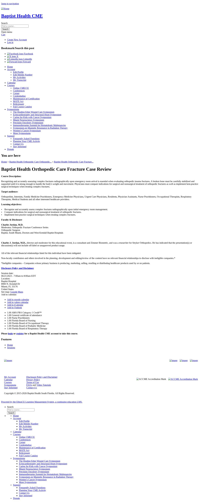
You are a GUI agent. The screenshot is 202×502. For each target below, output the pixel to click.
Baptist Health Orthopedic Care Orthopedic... (30, 162)
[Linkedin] (194, 360)
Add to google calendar (18, 299)
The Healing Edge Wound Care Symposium (33, 112)
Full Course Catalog (22, 106)
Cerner (16, 93)
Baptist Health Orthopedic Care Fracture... (73, 162)
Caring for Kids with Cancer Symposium (32, 117)
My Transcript (19, 80)
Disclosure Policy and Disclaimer (41, 377)
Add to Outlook (14, 307)
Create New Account (17, 39)
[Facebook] (173, 360)
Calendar (11, 82)
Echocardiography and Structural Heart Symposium (37, 114)
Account (11, 69)
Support (10, 136)
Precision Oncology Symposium (28, 122)
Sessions (11, 347)
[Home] (5, 8)
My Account (10, 377)
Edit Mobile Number (22, 74)
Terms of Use (32, 382)
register (20, 333)
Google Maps (16, 292)
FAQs (29, 385)
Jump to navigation (10, 3)
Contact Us (18, 144)
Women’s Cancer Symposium (27, 130)
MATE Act (18, 101)
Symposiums (13, 109)
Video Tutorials (44, 385)
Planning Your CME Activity (26, 141)
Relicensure (18, 104)
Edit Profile (18, 72)
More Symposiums (22, 133)
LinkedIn (27, 59)
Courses (11, 85)
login (10, 333)
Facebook (28, 53)
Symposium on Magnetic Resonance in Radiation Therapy (40, 128)
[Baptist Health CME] (8, 360)
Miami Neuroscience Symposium (28, 120)
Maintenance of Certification (26, 98)
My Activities (19, 77)
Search (4, 23)
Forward (26, 61)
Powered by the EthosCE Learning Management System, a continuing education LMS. (41, 402)
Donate (10, 149)
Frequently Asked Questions (26, 138)
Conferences (19, 90)
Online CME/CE (21, 88)
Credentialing (19, 96)
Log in (10, 42)
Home (10, 66)
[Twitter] (184, 360)
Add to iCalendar (15, 305)
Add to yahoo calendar (17, 302)
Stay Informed (19, 146)
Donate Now (91, 360)
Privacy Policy (33, 379)
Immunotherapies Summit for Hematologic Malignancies (39, 125)
